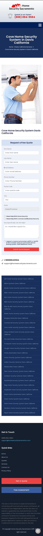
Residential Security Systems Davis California (19, 380)
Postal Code (8, 187)
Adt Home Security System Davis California (19, 279)
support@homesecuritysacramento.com (20, 263)
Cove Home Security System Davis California (19, 327)
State (6, 205)
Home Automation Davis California (16, 353)
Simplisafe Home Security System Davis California (21, 390)
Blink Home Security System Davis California (19, 302)
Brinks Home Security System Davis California (19, 313)
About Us (5, 457)
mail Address (9, 168)
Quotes (4, 461)
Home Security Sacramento (21, 529)
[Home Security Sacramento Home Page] (21, 7)
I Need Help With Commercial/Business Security (22, 219)
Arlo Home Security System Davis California (19, 297)
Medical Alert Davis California (14, 367)
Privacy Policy (6, 471)
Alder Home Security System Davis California (19, 293)
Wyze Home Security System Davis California (19, 413)
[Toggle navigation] (40, 25)
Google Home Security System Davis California (20, 348)
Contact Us (5, 467)
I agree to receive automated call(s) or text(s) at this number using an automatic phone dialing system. (22, 243)
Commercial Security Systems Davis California (19, 323)
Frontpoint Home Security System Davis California (21, 344)
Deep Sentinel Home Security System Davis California (19, 333)
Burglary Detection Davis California (16, 318)
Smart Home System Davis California (16, 399)
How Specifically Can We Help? (14, 223)
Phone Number (9, 177)
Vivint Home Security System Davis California (19, 403)
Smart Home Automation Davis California (18, 394)
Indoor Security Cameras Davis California (18, 362)
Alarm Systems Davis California (14, 283)
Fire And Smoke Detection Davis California (18, 339)
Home (11, 47)
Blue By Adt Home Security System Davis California (18, 307)
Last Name (7, 158)
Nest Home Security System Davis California (19, 371)
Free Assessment (21, 490)
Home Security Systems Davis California (18, 357)
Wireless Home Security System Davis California (20, 408)
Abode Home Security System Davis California (20, 288)
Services (4, 464)
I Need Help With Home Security (17, 216)
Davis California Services (23, 47)
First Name (7, 149)
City (5, 196)
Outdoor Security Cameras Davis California (18, 376)
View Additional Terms (24, 244)
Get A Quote (21, 481)
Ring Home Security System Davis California (19, 385)
